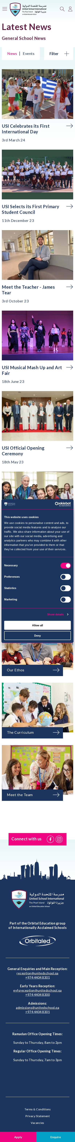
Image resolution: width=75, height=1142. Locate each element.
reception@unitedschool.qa (37, 973)
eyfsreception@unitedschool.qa (37, 990)
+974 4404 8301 (37, 977)
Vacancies (37, 1122)
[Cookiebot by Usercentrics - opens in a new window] (55, 504)
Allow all (37, 625)
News (12, 53)
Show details (55, 614)
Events (28, 53)
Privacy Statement (37, 1116)
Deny (37, 635)
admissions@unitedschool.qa (37, 1008)
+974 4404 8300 (37, 995)
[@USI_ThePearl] (59, 839)
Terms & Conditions (37, 1109)
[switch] (65, 577)
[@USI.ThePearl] (50, 839)
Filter (54, 53)
